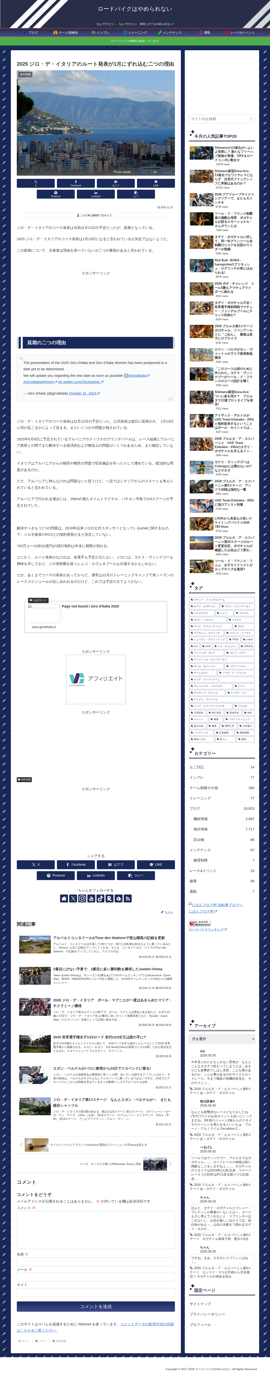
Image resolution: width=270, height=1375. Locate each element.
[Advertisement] (96, 304)
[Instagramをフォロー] (82, 898)
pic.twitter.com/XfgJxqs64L (79, 382)
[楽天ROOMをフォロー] (109, 898)
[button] (136, 194)
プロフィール (200, 1325)
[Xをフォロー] (73, 898)
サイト (22, 1285)
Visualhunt (165, 172)
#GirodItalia (137, 376)
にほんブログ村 (201, 912)
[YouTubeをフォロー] (91, 898)
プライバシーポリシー (207, 1314)
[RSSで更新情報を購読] (128, 898)
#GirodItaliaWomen (38, 382)
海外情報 (26, 779)
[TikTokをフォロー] (100, 898)
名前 (22, 1254)
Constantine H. (142, 172)
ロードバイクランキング (206, 929)
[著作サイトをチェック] (64, 898)
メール (24, 1270)
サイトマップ (200, 1304)
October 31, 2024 (82, 393)
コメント (26, 1208)
